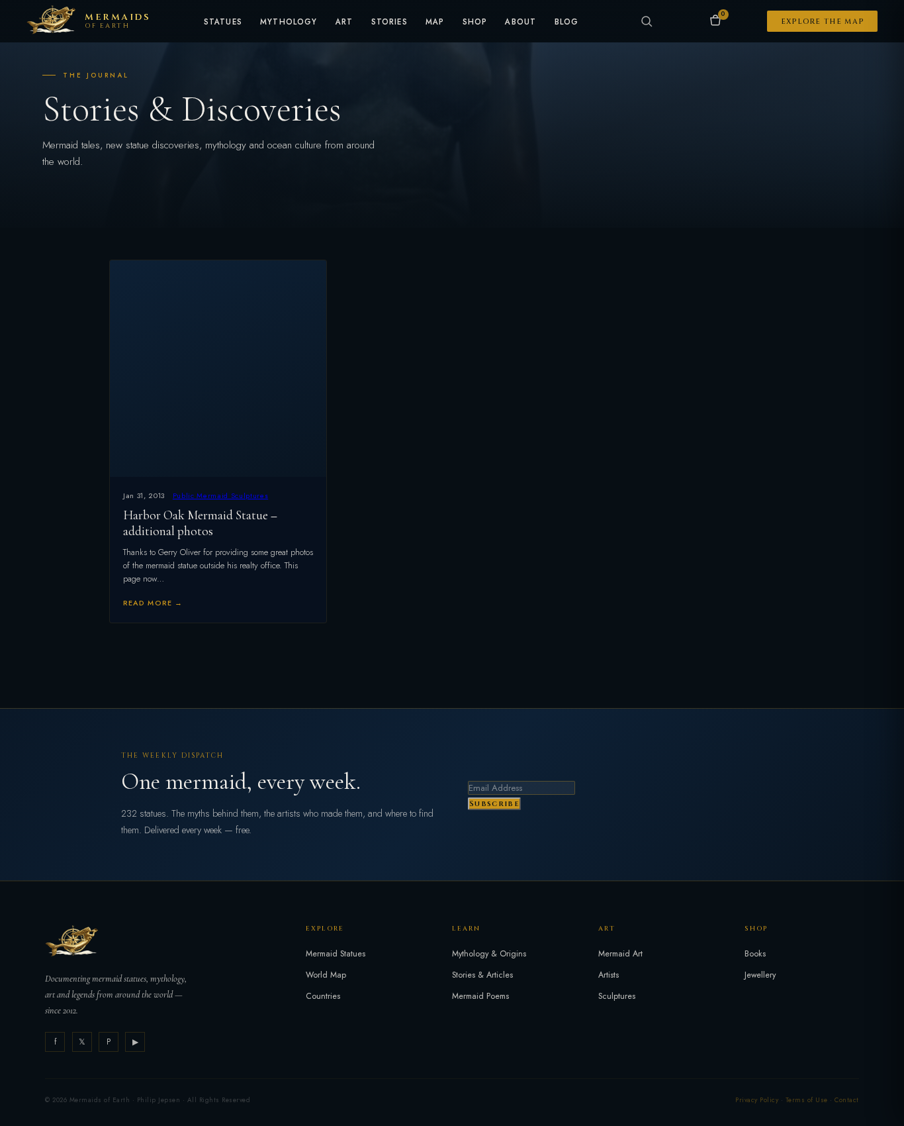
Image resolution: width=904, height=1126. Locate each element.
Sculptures (616, 996)
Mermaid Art (620, 954)
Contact (846, 1100)
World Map (326, 975)
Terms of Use (807, 1100)
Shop (475, 22)
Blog (567, 22)
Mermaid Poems (480, 996)
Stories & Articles (482, 975)
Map (435, 22)
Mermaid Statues (335, 954)
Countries (323, 996)
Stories (389, 22)
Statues (223, 22)
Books (755, 954)
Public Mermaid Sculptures (220, 495)
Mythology (289, 22)
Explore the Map (822, 21)
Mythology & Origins (489, 954)
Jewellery (760, 975)
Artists (608, 975)
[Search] (646, 21)
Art (344, 22)
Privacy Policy (756, 1100)
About (520, 22)
